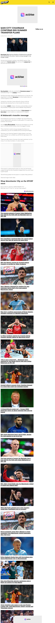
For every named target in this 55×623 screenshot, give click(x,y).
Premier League (11, 62)
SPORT (9, 106)
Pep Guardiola (4, 91)
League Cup (27, 62)
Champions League (25, 91)
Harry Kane (3, 112)
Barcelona (15, 97)
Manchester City (5, 54)
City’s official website (9, 124)
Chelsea (14, 92)
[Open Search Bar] (49, 2)
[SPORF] (5, 2)
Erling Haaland (25, 110)
